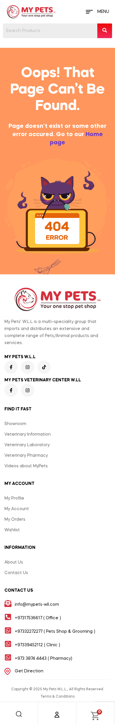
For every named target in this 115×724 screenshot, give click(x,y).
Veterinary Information (27, 434)
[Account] (57, 715)
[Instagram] (27, 367)
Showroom (15, 424)
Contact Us (16, 573)
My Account (16, 509)
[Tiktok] (44, 367)
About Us (13, 562)
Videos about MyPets (26, 466)
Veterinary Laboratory (27, 445)
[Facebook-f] (11, 367)
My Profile (14, 498)
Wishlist (12, 530)
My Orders (14, 519)
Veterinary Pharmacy (26, 456)
